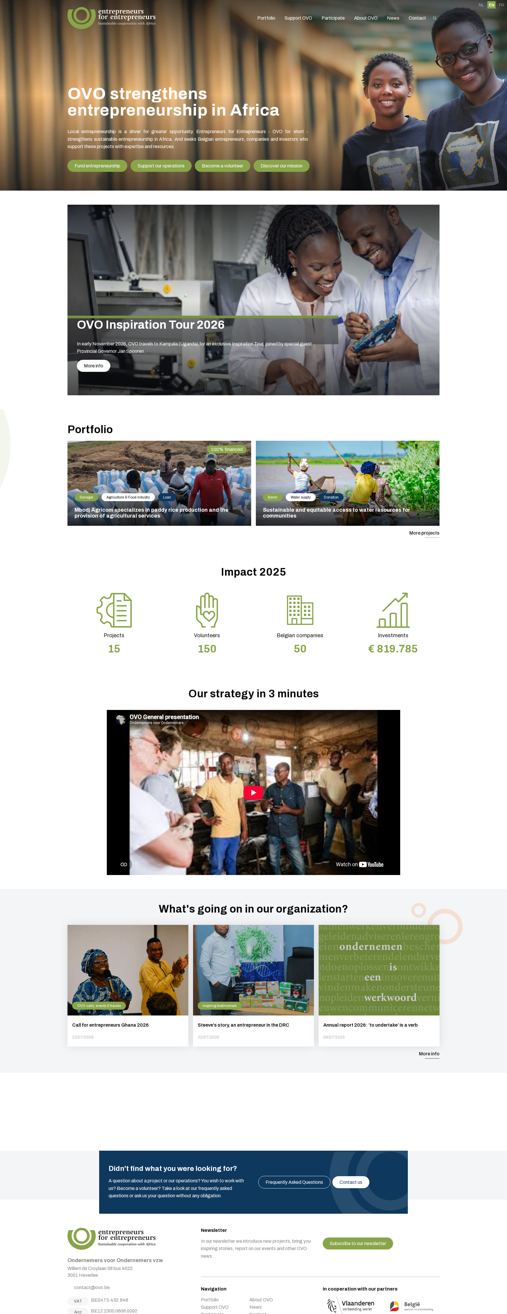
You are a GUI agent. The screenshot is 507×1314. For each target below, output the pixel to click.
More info (93, 365)
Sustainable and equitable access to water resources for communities (348, 483)
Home (111, 18)
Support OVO (298, 18)
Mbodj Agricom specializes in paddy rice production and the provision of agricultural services (159, 483)
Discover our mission (281, 165)
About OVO (366, 18)
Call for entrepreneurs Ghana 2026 (127, 986)
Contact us (350, 1182)
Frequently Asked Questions (294, 1182)
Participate (333, 18)
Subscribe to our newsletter (358, 1243)
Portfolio (266, 18)
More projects (424, 532)
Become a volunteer (222, 165)
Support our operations (161, 165)
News (393, 18)
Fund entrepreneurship (97, 165)
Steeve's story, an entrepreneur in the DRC (253, 986)
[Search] (435, 18)
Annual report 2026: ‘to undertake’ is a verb (379, 986)
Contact (417, 18)
